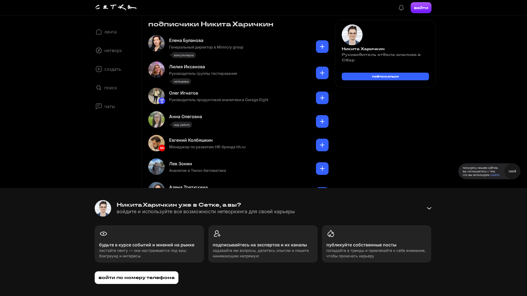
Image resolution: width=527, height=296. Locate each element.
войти (421, 7)
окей (512, 171)
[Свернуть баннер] (429, 208)
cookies (495, 175)
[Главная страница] (116, 7)
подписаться (385, 76)
